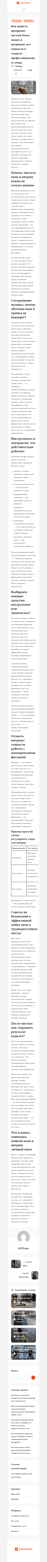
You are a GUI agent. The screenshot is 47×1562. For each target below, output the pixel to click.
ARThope (18, 66)
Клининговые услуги (18, 1526)
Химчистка (29, 21)
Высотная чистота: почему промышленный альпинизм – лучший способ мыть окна (21, 1450)
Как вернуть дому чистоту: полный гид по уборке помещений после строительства (23, 1398)
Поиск (14, 1370)
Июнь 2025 (15, 1494)
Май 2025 (15, 1499)
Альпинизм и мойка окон (20, 1516)
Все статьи (16, 21)
